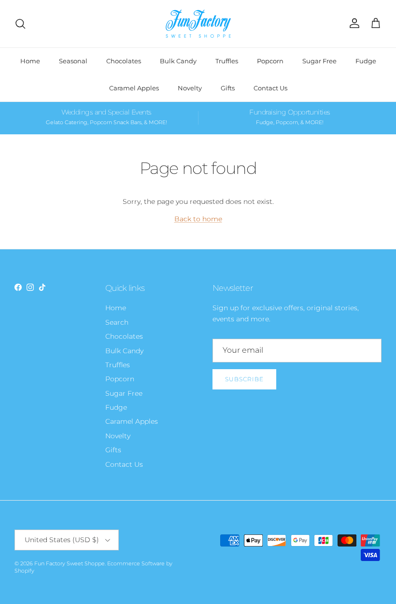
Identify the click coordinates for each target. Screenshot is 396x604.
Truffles (226, 61)
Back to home (198, 219)
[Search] (20, 23)
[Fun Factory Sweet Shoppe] (198, 24)
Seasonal (73, 61)
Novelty (190, 88)
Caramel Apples (134, 88)
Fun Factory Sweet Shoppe (69, 563)
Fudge (365, 61)
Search (116, 322)
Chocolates (123, 61)
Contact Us (270, 88)
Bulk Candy (178, 61)
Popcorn (270, 61)
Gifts (228, 88)
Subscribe (244, 379)
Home (30, 61)
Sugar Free (319, 61)
